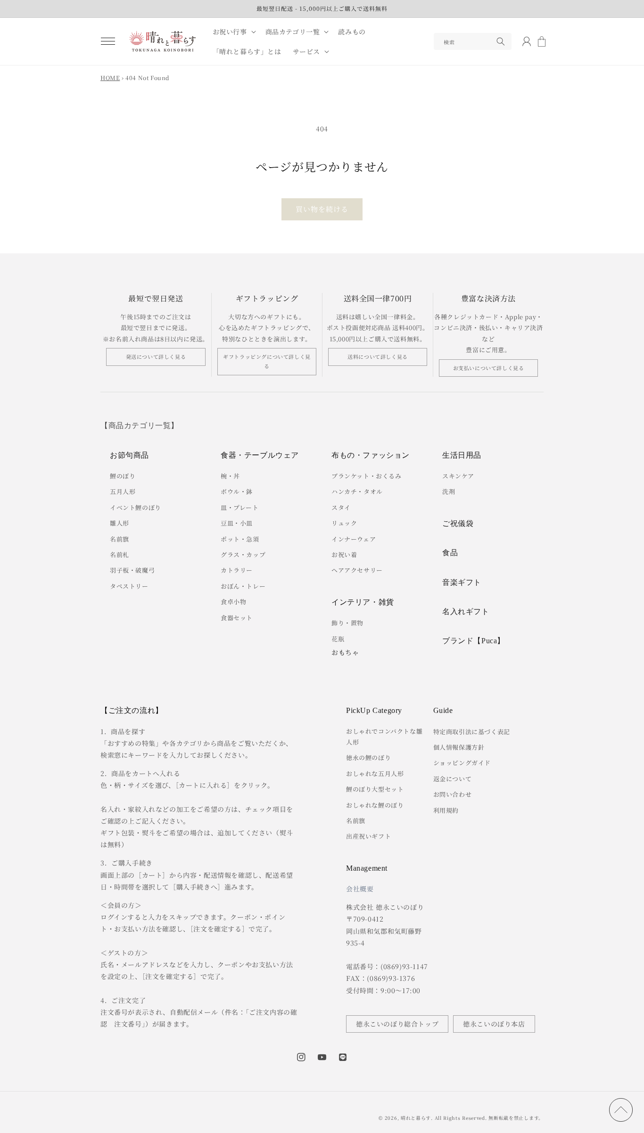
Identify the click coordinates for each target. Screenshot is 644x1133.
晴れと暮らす (416, 1117)
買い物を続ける (322, 209)
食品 (450, 553)
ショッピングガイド (462, 762)
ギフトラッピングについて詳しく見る (267, 361)
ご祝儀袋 (457, 523)
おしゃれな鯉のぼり (375, 805)
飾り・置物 (347, 622)
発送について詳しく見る (156, 356)
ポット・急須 (240, 538)
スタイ (341, 507)
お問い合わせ (452, 794)
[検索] (500, 41)
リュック (344, 522)
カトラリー (237, 570)
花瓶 (337, 638)
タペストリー (129, 586)
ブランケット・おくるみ (366, 475)
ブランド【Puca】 (473, 641)
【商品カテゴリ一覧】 (139, 425)
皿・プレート (240, 507)
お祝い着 (344, 554)
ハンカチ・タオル (357, 491)
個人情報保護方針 (459, 747)
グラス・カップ (243, 554)
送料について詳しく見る (377, 356)
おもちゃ (345, 652)
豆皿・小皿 (237, 522)
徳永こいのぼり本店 (494, 1023)
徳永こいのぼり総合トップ (397, 1023)
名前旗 (119, 538)
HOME (110, 77)
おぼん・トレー (243, 586)
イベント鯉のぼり (135, 507)
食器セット (237, 617)
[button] (108, 41)
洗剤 (448, 491)
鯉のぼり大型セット (375, 789)
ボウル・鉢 (237, 491)
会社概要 (359, 888)
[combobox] (473, 41)
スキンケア (458, 475)
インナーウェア (353, 538)
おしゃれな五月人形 (375, 773)
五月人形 (122, 491)
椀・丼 (230, 475)
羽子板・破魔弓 (132, 570)
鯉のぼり (122, 475)
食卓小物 (233, 601)
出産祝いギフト (368, 836)
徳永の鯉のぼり (368, 757)
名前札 (119, 554)
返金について (452, 778)
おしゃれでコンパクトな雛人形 (384, 736)
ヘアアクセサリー (357, 570)
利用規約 (446, 810)
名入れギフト (465, 611)
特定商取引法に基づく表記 (471, 731)
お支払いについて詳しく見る (488, 368)
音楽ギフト (461, 582)
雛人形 (119, 522)
